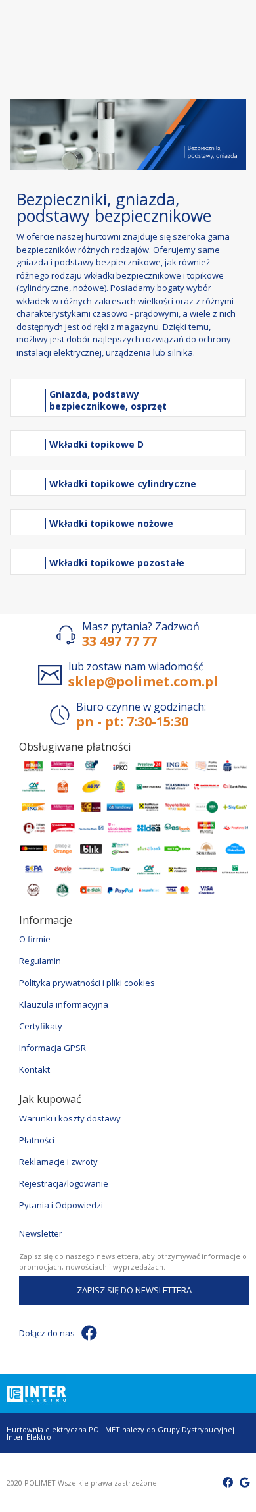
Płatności (36, 1140)
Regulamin (40, 961)
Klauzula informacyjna (63, 1004)
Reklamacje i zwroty (58, 1162)
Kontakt (34, 1069)
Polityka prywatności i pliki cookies (87, 982)
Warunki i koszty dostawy (70, 1118)
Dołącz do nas (47, 1333)
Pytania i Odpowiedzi (61, 1205)
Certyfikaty (40, 1026)
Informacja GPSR (52, 1048)
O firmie (35, 939)
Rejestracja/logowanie (63, 1183)
